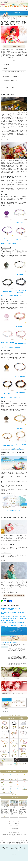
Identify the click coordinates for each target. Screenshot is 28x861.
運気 (19, 663)
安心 (9, 657)
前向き (21, 655)
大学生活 (20, 656)
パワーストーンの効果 (12, 644)
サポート (16, 649)
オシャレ (13, 648)
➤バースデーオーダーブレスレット (14, 510)
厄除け (3, 789)
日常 (15, 659)
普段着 (21, 659)
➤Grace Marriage (20, 240)
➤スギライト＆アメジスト (7, 239)
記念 (9, 663)
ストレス (19, 649)
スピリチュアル (11, 650)
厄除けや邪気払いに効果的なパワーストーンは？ (14, 616)
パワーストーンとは (7, 64)
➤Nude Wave (19, 326)
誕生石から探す (7, 848)
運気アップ (22, 663)
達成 (25, 663)
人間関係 (15, 655)
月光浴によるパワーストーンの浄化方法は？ (13, 622)
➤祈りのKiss (19, 274)
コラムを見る (25, 848)
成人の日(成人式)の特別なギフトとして (10, 80)
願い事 (14, 664)
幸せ (14, 657)
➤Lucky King (7, 393)
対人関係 (10, 786)
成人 (13, 658)
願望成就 (17, 776)
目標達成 (24, 776)
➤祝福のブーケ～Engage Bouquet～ (7, 343)
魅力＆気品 (3, 782)
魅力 (16, 664)
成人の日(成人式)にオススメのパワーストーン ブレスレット (14, 72)
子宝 (24, 782)
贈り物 (17, 663)
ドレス (18, 650)
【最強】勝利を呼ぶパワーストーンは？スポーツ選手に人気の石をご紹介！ (14, 619)
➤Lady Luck (20, 428)
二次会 (10, 655)
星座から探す (20, 848)
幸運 (18, 657)
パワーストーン (11, 651)
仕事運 (18, 655)
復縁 (17, 782)
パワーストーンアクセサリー (17, 651)
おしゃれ (10, 648)
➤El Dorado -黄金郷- (20, 376)
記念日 (12, 663)
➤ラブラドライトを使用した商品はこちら (11, 295)
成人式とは (5, 68)
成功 (21, 658)
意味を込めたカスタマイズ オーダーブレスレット (12, 76)
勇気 (9, 656)
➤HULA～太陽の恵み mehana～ (20, 445)
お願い (22, 648)
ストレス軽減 (23, 649)
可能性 (15, 656)
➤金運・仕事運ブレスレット (21, 393)
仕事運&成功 (10, 779)
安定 (25, 656)
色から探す (12, 848)
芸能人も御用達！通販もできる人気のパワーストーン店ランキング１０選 (14, 609)
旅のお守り (10, 792)
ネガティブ (21, 650)
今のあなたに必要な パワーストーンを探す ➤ (14, 46)
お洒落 (19, 648)
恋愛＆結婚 (10, 782)
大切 (17, 656)
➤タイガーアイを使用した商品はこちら (11, 397)
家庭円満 (17, 786)
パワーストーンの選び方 (13, 645)
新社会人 (13, 659)
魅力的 (19, 664)
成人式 (19, 658)
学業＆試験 (25, 786)
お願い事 (25, 648)
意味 (9, 658)
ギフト (13, 649)
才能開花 (24, 779)
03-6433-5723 (14, 828)
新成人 (10, 659)
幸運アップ (21, 657)
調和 (14, 663)
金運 (9, 664)
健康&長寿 (3, 786)
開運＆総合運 (3, 776)
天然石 (23, 656)
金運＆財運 (3, 779)
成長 (23, 658)
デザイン (15, 650)
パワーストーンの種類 (22, 644)
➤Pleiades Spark (7, 291)
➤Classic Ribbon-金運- (7, 445)
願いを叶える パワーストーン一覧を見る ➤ (14, 595)
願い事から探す (16, 848)
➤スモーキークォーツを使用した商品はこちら (12, 449)
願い (11, 664)
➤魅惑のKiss (19, 222)
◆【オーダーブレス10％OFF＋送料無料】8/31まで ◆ (14, 1)
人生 (12, 655)
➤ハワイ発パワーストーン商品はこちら (11, 642)
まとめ (4, 84)
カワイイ (10, 649)
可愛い (12, 656)
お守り (16, 648)
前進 (23, 655)
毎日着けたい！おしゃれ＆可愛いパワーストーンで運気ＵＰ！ (14, 612)
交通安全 (3, 792)
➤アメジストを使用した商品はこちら (10, 243)
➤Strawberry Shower (20, 343)
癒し (17, 789)
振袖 (26, 658)
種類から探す (3, 848)
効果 (25, 655)
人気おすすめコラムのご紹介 (8, 87)
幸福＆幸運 (10, 776)
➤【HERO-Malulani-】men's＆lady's (20, 291)
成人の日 (16, 658)
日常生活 (18, 659)
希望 (11, 657)
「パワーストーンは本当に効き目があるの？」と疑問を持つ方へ (14, 625)
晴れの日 (24, 659)
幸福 (16, 657)
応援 (24, 657)
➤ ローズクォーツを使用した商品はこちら (11, 347)
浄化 (10, 789)
